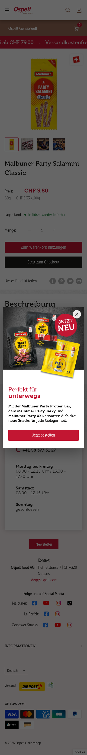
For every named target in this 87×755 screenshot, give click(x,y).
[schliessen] (77, 314)
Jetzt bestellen (43, 435)
